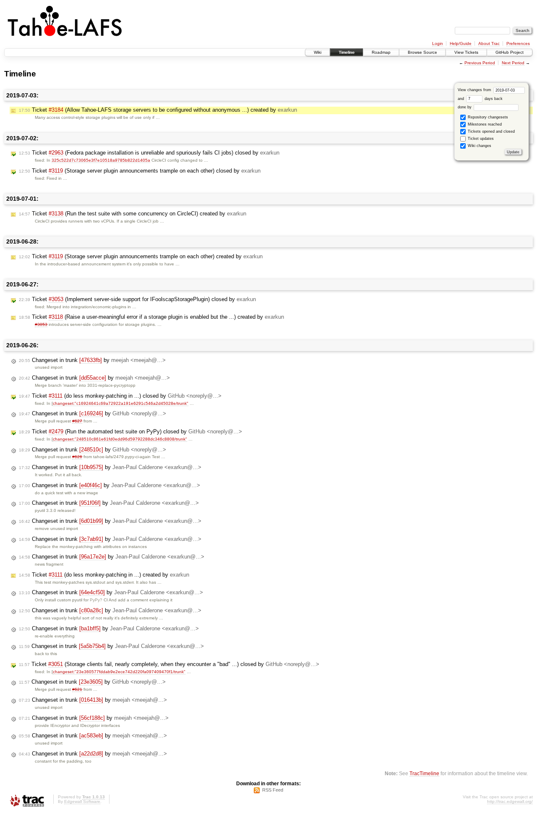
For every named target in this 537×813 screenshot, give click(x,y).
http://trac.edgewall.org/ (510, 801)
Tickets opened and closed (491, 131)
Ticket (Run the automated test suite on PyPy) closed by (130, 431)
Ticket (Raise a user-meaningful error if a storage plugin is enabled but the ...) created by (151, 317)
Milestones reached (484, 124)
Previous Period (479, 62)
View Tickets (466, 52)
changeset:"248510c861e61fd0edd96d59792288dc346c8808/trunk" (120, 439)
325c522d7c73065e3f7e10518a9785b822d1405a (101, 160)
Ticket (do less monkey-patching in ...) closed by (120, 396)
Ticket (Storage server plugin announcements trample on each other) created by (141, 256)
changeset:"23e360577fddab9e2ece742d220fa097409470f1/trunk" (119, 671)
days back (493, 99)
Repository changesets (487, 117)
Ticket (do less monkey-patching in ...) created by (104, 575)
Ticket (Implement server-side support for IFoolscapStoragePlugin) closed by (137, 299)
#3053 (41, 324)
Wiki (317, 52)
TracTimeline (424, 773)
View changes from (475, 90)
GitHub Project (509, 52)
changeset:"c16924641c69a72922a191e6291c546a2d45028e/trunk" (120, 403)
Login (437, 43)
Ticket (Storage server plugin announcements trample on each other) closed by (140, 171)
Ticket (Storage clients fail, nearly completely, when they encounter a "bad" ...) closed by (169, 664)
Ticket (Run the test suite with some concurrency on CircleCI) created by (132, 213)
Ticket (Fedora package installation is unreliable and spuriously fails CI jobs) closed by (149, 152)
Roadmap (381, 52)
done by (465, 107)
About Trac (489, 43)
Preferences (518, 43)
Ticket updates (480, 138)
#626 (77, 456)
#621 (77, 689)
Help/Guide (461, 43)
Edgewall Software (82, 801)
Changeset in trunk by (92, 360)
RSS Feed (272, 789)
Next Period (513, 62)
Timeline (347, 52)
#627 (77, 421)
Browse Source (422, 52)
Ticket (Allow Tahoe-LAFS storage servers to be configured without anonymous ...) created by (158, 110)
